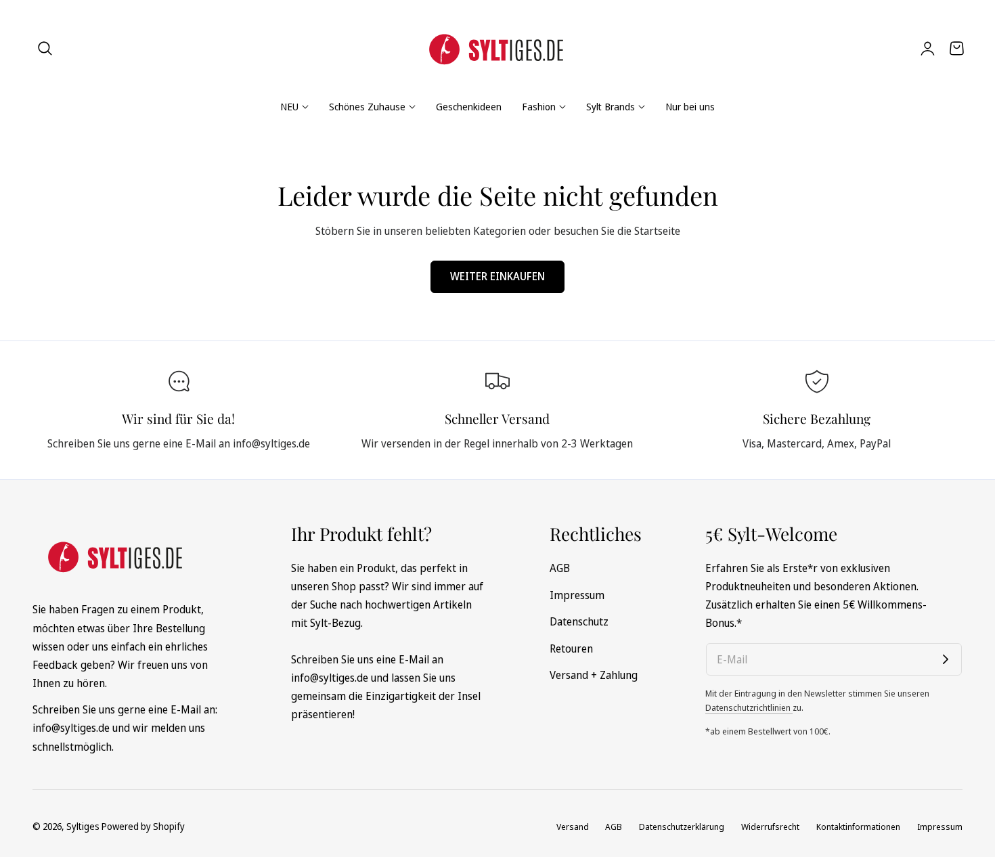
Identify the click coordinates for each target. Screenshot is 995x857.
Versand (572, 826)
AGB (560, 568)
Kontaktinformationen (858, 826)
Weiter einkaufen (497, 276)
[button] (45, 48)
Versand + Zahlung (594, 674)
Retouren (571, 647)
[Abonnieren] (946, 659)
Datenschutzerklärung (681, 826)
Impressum (577, 594)
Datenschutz (579, 621)
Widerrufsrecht (770, 826)
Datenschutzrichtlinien (749, 707)
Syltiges (83, 826)
